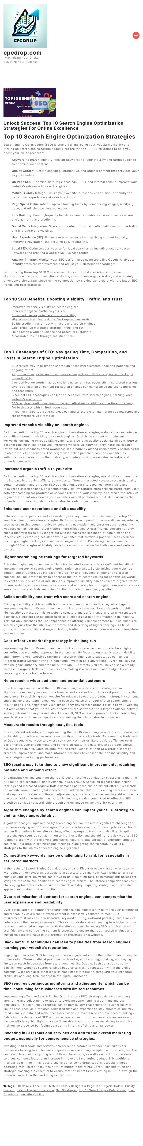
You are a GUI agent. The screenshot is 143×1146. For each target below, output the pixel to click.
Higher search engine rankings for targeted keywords (51, 319)
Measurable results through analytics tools (43, 336)
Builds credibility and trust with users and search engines (53, 323)
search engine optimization (35, 1090)
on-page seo (91, 1086)
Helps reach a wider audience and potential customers (51, 332)
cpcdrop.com (22, 52)
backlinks (24, 1086)
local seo (40, 1086)
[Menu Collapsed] (136, 35)
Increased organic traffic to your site (39, 311)
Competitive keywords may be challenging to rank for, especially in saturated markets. (75, 382)
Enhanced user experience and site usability (44, 315)
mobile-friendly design (64, 1086)
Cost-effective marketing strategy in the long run (48, 327)
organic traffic (113, 1086)
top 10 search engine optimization (102, 1090)
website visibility (32, 1094)
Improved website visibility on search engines (45, 307)
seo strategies (66, 1090)
